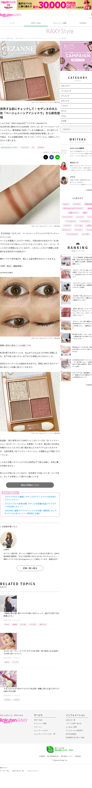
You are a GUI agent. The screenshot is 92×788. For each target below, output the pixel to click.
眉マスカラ (43, 624)
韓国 (84, 213)
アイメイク (9, 144)
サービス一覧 (4, 771)
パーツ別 (78, 225)
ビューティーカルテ (41, 730)
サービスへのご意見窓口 (74, 730)
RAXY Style (36, 23)
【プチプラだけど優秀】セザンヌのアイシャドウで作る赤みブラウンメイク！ (30, 498)
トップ (11, 23)
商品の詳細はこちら (30, 484)
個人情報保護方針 (53, 756)
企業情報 (42, 756)
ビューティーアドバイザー (43, 734)
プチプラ (67, 225)
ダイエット (66, 230)
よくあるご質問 (71, 727)
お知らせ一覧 (70, 720)
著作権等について (67, 756)
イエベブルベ (85, 221)
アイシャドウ (24, 147)
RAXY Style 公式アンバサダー (9, 147)
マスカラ (16, 700)
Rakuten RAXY (10, 15)
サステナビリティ (33, 771)
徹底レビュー (73, 213)
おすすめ (7, 700)
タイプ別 (23, 624)
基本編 (15, 624)
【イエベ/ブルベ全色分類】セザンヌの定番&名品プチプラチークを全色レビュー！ (30, 505)
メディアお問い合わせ (73, 723)
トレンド (15, 662)
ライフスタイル (72, 234)
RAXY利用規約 (71, 734)
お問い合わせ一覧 (18, 771)
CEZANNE (40, 147)
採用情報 (78, 756)
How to (7, 624)
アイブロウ (33, 624)
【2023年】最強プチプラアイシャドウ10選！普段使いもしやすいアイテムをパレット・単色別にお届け (30, 512)
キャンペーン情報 (59, 23)
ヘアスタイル (70, 221)
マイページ (38, 727)
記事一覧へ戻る (30, 568)
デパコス (78, 230)
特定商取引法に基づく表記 (75, 737)
